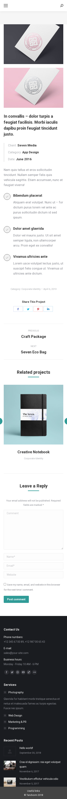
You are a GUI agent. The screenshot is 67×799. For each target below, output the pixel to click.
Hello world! (26, 748)
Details (38, 415)
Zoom (28, 415)
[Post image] (10, 751)
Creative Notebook (33, 452)
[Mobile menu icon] (6, 6)
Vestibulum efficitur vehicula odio (39, 778)
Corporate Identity (31, 289)
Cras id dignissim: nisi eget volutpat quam (40, 764)
